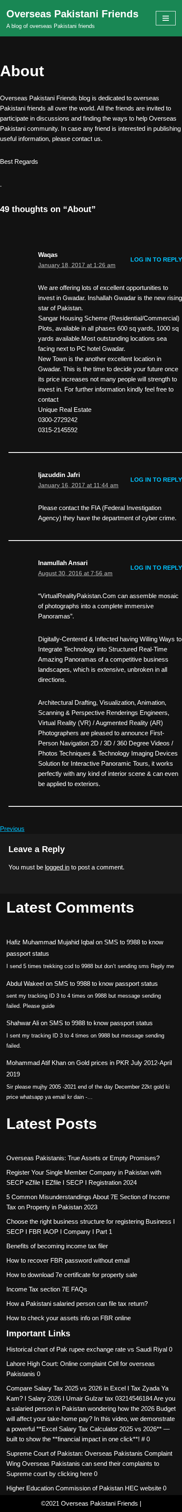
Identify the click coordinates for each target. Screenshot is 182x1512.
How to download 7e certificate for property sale (71, 1274)
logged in (57, 867)
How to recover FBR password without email (68, 1260)
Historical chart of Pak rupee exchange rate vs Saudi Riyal (86, 1349)
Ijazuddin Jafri (59, 474)
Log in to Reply (156, 260)
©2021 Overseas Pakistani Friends (89, 1503)
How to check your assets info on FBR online (68, 1318)
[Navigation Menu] (166, 18)
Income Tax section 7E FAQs (46, 1289)
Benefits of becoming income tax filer (57, 1246)
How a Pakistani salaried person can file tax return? (77, 1303)
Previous (12, 828)
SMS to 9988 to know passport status (106, 983)
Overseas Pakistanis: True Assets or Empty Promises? (83, 1158)
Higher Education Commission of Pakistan (64, 1488)
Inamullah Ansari (63, 562)
